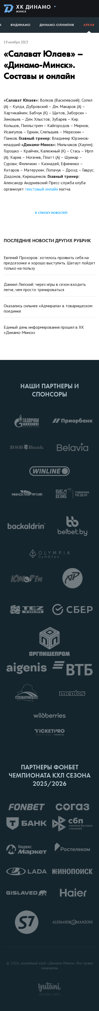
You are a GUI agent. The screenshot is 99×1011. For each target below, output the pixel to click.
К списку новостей (51, 213)
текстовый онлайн (41, 189)
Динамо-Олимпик (57, 25)
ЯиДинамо (21, 25)
